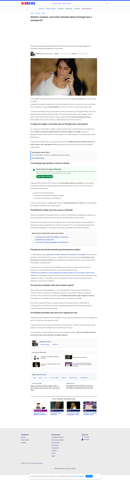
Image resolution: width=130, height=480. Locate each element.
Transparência (55, 448)
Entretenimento (87, 8)
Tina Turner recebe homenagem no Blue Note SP (51, 242)
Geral (43, 13)
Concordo (89, 476)
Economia (61, 8)
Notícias (41, 8)
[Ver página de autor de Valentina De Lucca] (35, 343)
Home (32, 13)
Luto (46, 377)
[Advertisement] (64, 32)
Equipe (53, 456)
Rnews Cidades (51, 8)
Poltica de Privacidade (78, 476)
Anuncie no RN (57, 3)
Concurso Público (54, 377)
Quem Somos (54, 445)
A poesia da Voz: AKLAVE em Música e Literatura (52, 237)
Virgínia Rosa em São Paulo (44, 239)
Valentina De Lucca (45, 341)
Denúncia (64, 377)
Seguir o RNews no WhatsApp (44, 176)
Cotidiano (77, 8)
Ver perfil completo (45, 344)
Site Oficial (55, 344)
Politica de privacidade (57, 440)
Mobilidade (68, 8)
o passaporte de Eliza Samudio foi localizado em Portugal (65, 254)
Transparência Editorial (57, 437)
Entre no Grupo (67, 3)
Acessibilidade (84, 377)
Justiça (40, 377)
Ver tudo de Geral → (39, 158)
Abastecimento (73, 377)
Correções (54, 450)
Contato (53, 453)
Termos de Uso (55, 442)
